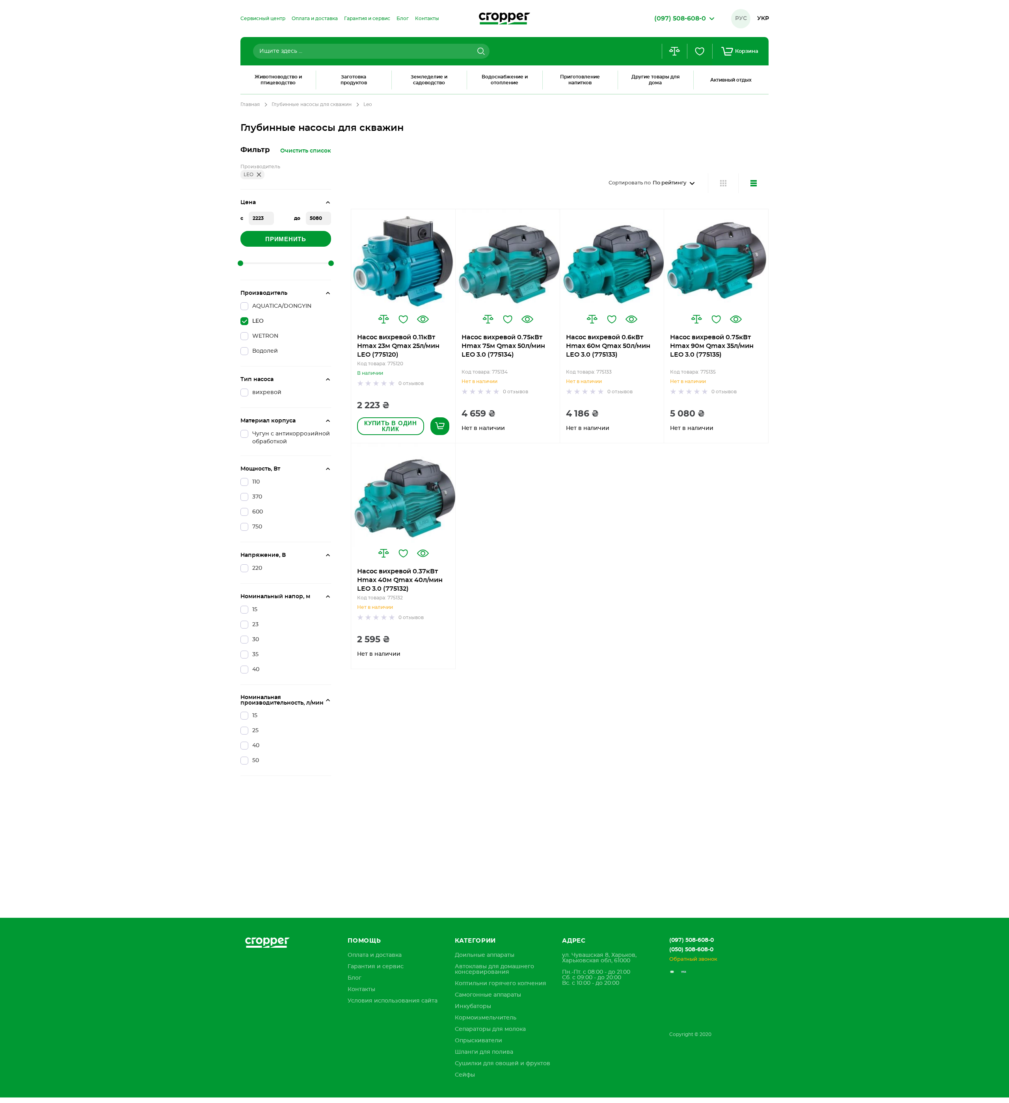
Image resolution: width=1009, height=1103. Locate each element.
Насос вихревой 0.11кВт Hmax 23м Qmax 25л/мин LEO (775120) (398, 346)
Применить (285, 239)
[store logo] (504, 18)
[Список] (753, 183)
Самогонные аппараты (488, 995)
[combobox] (371, 51)
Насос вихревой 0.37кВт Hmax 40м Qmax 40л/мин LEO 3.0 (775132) (400, 580)
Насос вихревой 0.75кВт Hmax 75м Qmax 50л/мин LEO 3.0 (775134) (503, 346)
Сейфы (465, 1075)
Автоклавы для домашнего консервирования (494, 969)
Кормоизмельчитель (485, 1018)
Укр (763, 18)
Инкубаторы (473, 1006)
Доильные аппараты (484, 955)
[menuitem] (262, 18)
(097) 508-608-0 (691, 940)
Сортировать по (630, 183)
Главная (250, 104)
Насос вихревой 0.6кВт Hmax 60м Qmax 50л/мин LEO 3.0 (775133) (608, 346)
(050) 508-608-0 (691, 949)
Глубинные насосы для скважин (312, 104)
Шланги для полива (484, 1052)
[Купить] (439, 426)
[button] (383, 319)
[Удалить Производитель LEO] (259, 174)
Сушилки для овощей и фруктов (502, 1063)
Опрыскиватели (478, 1040)
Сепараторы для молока (490, 1029)
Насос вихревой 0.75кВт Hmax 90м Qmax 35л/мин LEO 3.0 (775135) (712, 346)
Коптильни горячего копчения (500, 983)
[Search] (480, 51)
